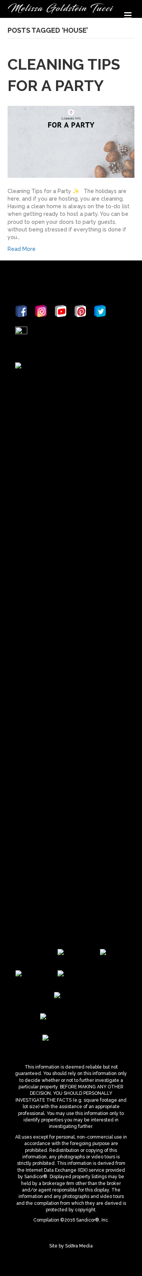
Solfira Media (79, 1246)
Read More (22, 249)
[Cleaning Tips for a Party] (71, 141)
